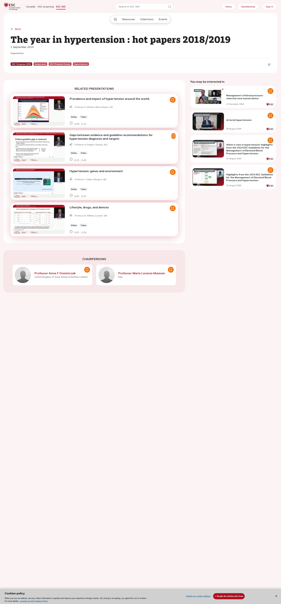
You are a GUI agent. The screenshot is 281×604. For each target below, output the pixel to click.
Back (18, 29)
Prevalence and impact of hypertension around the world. (110, 99)
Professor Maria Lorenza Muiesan (141, 273)
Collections (147, 19)
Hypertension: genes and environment (96, 171)
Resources (128, 19)
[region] (140, 596)
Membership (248, 6)
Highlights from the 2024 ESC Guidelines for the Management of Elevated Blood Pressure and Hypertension (249, 177)
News (228, 6)
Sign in (269, 6)
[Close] (276, 596)
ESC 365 (61, 6)
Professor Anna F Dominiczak (55, 273)
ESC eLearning (46, 6)
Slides (74, 117)
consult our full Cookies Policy (34, 601)
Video (83, 117)
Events (163, 19)
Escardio (30, 6)
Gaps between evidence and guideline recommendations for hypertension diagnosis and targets (111, 136)
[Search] (169, 7)
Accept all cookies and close (230, 596)
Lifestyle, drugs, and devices (89, 207)
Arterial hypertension (239, 119)
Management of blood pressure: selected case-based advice (244, 97)
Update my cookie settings (198, 596)
